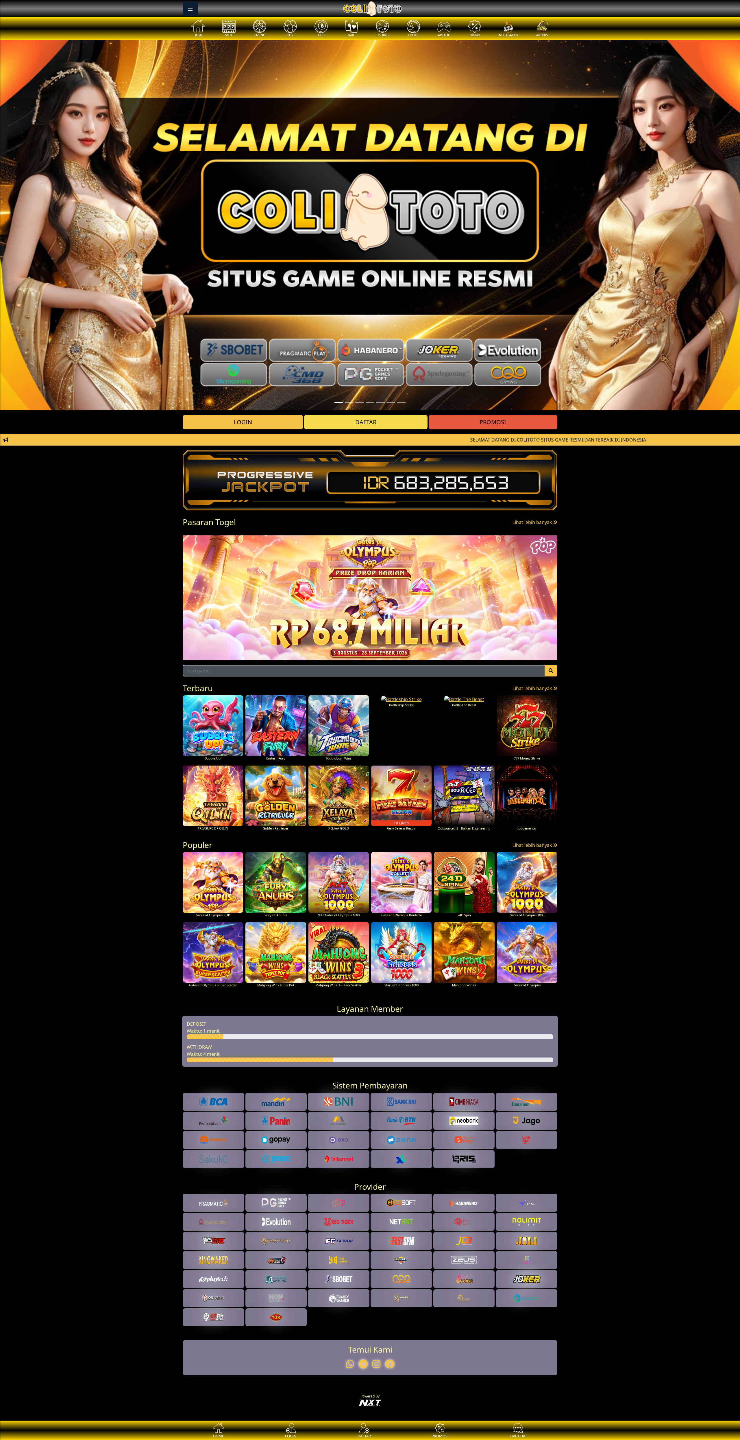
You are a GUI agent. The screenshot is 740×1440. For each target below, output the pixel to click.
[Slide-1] (349, 402)
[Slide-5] (390, 402)
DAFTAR (365, 422)
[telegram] (363, 1364)
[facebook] (389, 1364)
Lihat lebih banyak (533, 522)
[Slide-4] (380, 402)
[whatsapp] (350, 1364)
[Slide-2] (359, 402)
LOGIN (243, 422)
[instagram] (376, 1364)
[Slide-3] (370, 402)
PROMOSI (493, 422)
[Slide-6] (401, 402)
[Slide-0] (338, 402)
